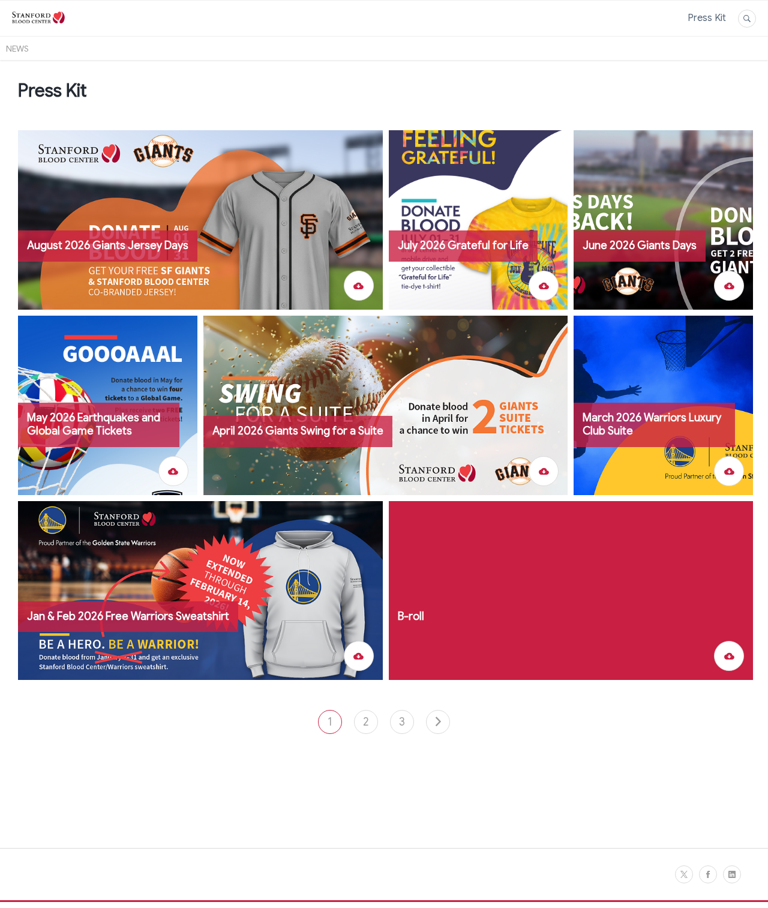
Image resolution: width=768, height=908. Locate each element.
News (17, 48)
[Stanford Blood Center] (38, 29)
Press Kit (707, 18)
